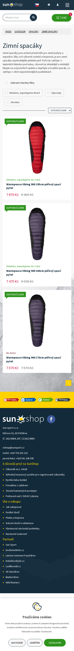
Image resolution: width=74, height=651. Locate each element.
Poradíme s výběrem (17, 485)
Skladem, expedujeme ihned (24, 92)
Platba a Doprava (15, 517)
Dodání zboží (12, 512)
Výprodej (56, 92)
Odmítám (35, 642)
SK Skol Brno (12, 571)
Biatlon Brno (12, 577)
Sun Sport (11, 544)
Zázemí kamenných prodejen (21, 490)
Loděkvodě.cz (13, 566)
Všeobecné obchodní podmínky (23, 528)
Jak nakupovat (13, 507)
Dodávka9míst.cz (15, 550)
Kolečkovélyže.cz (15, 560)
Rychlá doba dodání (16, 480)
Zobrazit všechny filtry (22, 82)
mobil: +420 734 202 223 (15, 453)
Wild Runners (13, 582)
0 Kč (66, 16)
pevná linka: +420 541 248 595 (18, 458)
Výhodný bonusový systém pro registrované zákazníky (35, 474)
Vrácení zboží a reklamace (20, 523)
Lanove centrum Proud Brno (21, 555)
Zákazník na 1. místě (16, 469)
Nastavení (17, 642)
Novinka (15, 102)
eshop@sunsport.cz (13, 447)
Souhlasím (55, 642)
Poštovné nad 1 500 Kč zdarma (22, 496)
